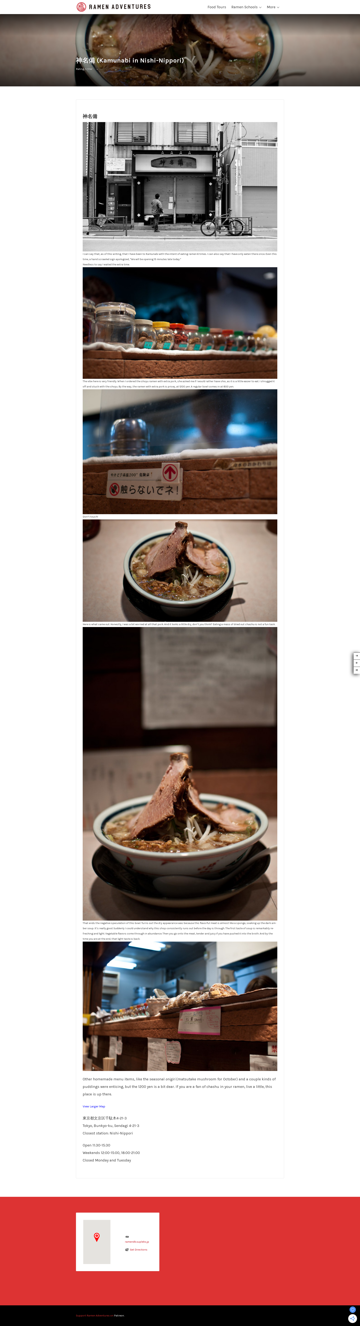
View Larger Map (94, 1106)
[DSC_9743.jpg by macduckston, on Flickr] (180, 186)
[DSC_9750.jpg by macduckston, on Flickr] (180, 451)
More (271, 7)
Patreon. (119, 1315)
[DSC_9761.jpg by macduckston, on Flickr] (180, 1006)
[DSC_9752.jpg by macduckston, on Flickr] (180, 570)
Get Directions (138, 1249)
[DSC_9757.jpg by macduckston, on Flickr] (180, 773)
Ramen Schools (244, 7)
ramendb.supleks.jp (137, 1241)
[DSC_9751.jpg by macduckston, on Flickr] (180, 322)
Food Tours (217, 7)
